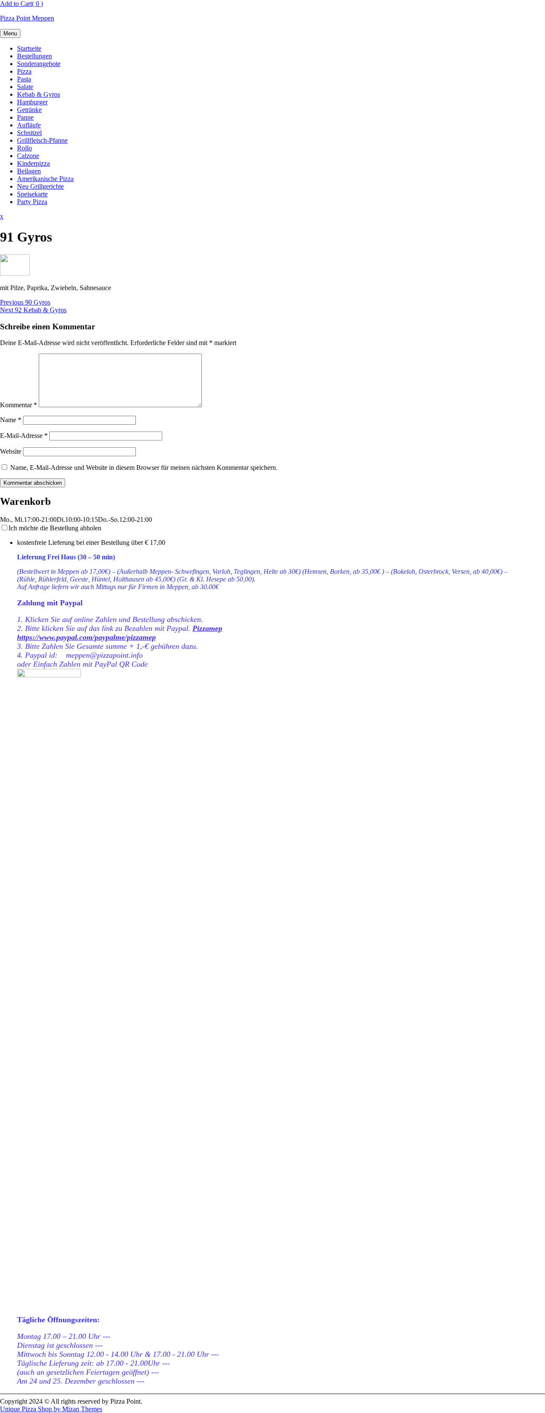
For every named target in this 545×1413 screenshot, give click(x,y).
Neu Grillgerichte (40, 186)
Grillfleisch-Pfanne (42, 140)
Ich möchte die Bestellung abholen (55, 528)
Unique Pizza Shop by (51, 1409)
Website (10, 451)
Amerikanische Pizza (45, 178)
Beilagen (29, 171)
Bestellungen (34, 56)
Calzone (28, 155)
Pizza (24, 71)
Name (10, 419)
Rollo (24, 148)
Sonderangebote (38, 63)
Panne (25, 117)
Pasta (24, 79)
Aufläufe (29, 125)
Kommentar (18, 405)
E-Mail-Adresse (24, 435)
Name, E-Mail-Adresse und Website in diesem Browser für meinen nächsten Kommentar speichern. (144, 467)
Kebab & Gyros (38, 94)
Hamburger (32, 102)
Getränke (29, 109)
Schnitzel (29, 132)
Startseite (29, 48)
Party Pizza (32, 201)
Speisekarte (32, 194)
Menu (10, 33)
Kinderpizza (33, 163)
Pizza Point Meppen (27, 18)
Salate (25, 86)
